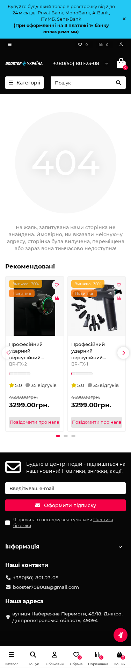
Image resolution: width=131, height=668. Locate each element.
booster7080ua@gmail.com (46, 587)
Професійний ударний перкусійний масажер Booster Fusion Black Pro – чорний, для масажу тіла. (34, 351)
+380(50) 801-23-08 (76, 63)
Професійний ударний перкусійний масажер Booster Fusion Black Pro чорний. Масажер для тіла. (93, 351)
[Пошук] (118, 83)
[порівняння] (57, 298)
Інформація (22, 546)
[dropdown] (9, 44)
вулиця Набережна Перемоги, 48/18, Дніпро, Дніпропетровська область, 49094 (67, 617)
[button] (8, 353)
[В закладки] (57, 285)
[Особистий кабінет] (121, 44)
